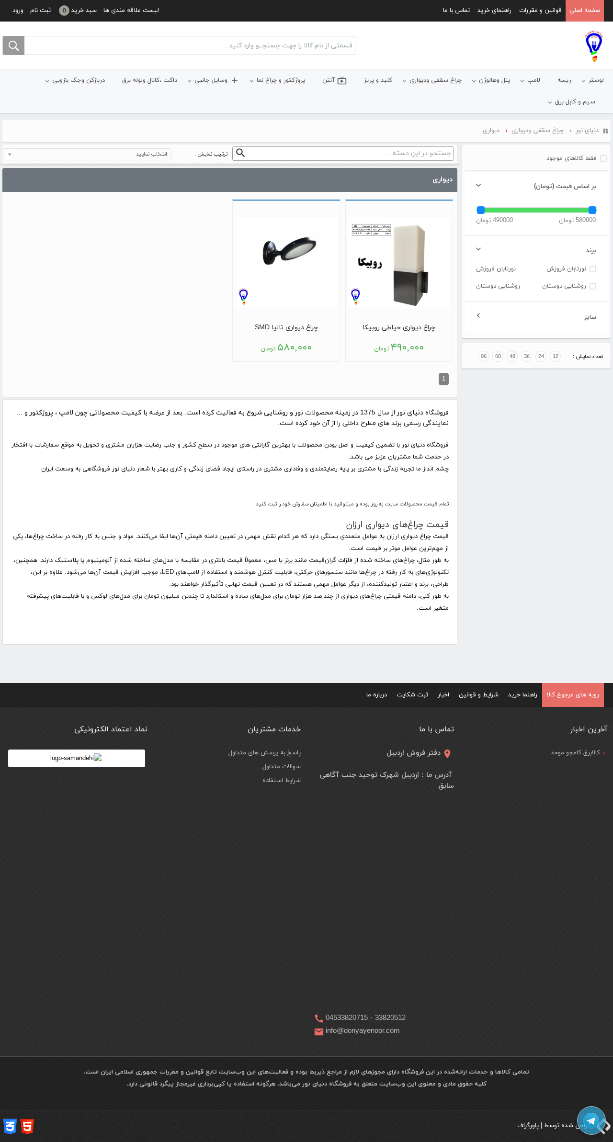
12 (555, 356)
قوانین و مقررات (540, 10)
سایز (590, 317)
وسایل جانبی (216, 80)
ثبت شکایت (412, 695)
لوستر (596, 80)
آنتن (334, 80)
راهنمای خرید (494, 10)
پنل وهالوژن (494, 80)
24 (541, 356)
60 (498, 356)
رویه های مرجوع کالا (573, 695)
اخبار (443, 695)
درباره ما (376, 695)
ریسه (564, 80)
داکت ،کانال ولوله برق (149, 80)
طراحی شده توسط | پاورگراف (555, 1125)
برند (591, 250)
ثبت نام (40, 10)
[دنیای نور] (594, 46)
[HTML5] (27, 1126)
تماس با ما (456, 10)
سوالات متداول (281, 766)
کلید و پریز (378, 80)
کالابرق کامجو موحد (575, 753)
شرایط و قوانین (479, 695)
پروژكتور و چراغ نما (281, 80)
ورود (17, 10)
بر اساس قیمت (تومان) (565, 186)
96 (484, 356)
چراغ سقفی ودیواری (435, 80)
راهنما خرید (522, 695)
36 (527, 356)
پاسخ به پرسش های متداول (264, 753)
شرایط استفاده (281, 780)
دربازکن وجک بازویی (78, 80)
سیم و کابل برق (575, 102)
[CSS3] (10, 1126)
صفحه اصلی (584, 10)
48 (512, 356)
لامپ (533, 80)
